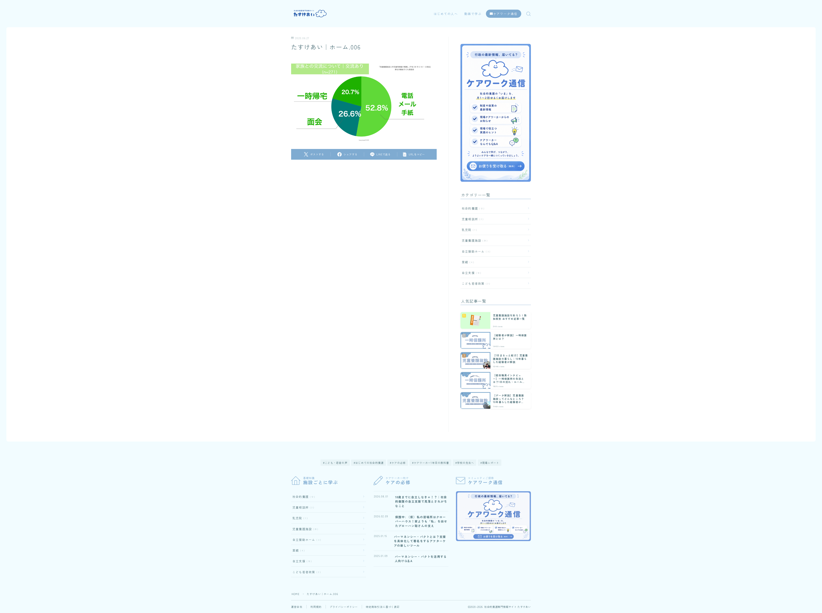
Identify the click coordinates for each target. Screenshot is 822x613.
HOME (295, 594)
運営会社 (296, 607)
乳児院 (468, 230)
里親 (467, 262)
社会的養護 (472, 208)
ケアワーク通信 (505, 14)
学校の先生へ (465, 462)
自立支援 (470, 273)
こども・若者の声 (336, 462)
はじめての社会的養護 (369, 462)
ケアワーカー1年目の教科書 (431, 462)
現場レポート (490, 462)
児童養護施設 (474, 240)
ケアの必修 (399, 462)
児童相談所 (472, 219)
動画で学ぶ (473, 14)
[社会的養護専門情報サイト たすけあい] (311, 14)
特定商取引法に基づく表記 (383, 607)
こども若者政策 (475, 283)
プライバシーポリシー (344, 607)
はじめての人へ (446, 14)
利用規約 (316, 607)
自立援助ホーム (475, 251)
